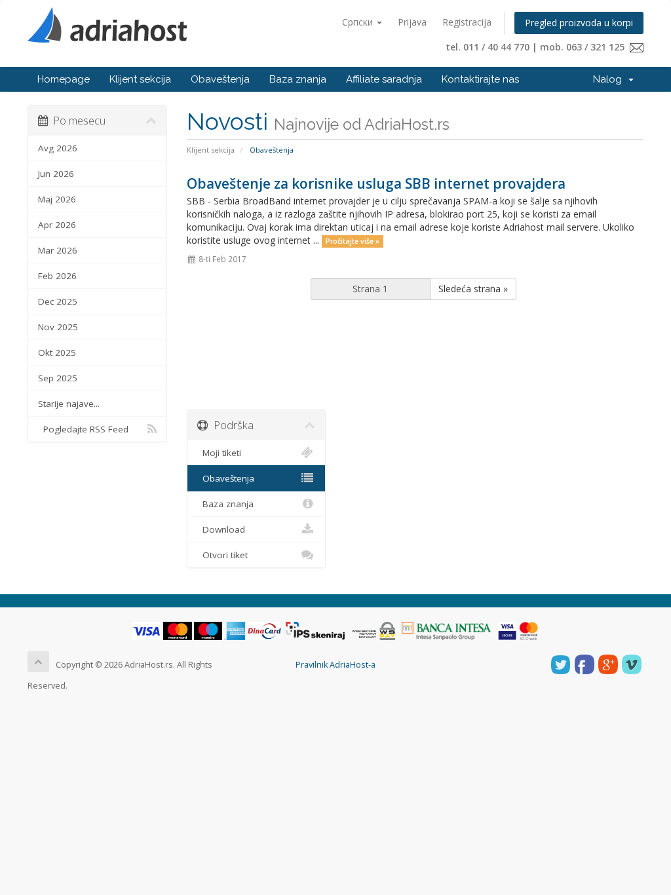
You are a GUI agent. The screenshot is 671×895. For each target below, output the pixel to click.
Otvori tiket (222, 555)
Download (221, 529)
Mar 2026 (57, 250)
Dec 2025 (57, 301)
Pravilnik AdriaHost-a (335, 664)
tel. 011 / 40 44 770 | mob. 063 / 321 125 (538, 47)
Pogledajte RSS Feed (83, 429)
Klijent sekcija (140, 79)
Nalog (610, 79)
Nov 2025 (58, 327)
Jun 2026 (56, 174)
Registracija (466, 22)
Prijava (412, 22)
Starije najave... (69, 403)
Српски (358, 22)
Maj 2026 (57, 199)
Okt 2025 (57, 352)
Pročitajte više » (352, 241)
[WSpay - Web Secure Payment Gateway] (373, 630)
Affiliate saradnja (384, 79)
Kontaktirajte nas (480, 79)
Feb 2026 (57, 276)
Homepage (63, 79)
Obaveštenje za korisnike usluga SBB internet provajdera (376, 183)
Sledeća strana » (473, 288)
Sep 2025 (57, 378)
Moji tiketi (219, 453)
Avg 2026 (57, 148)
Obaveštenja (220, 79)
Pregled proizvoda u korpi (579, 22)
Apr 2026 (57, 225)
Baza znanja (297, 79)
